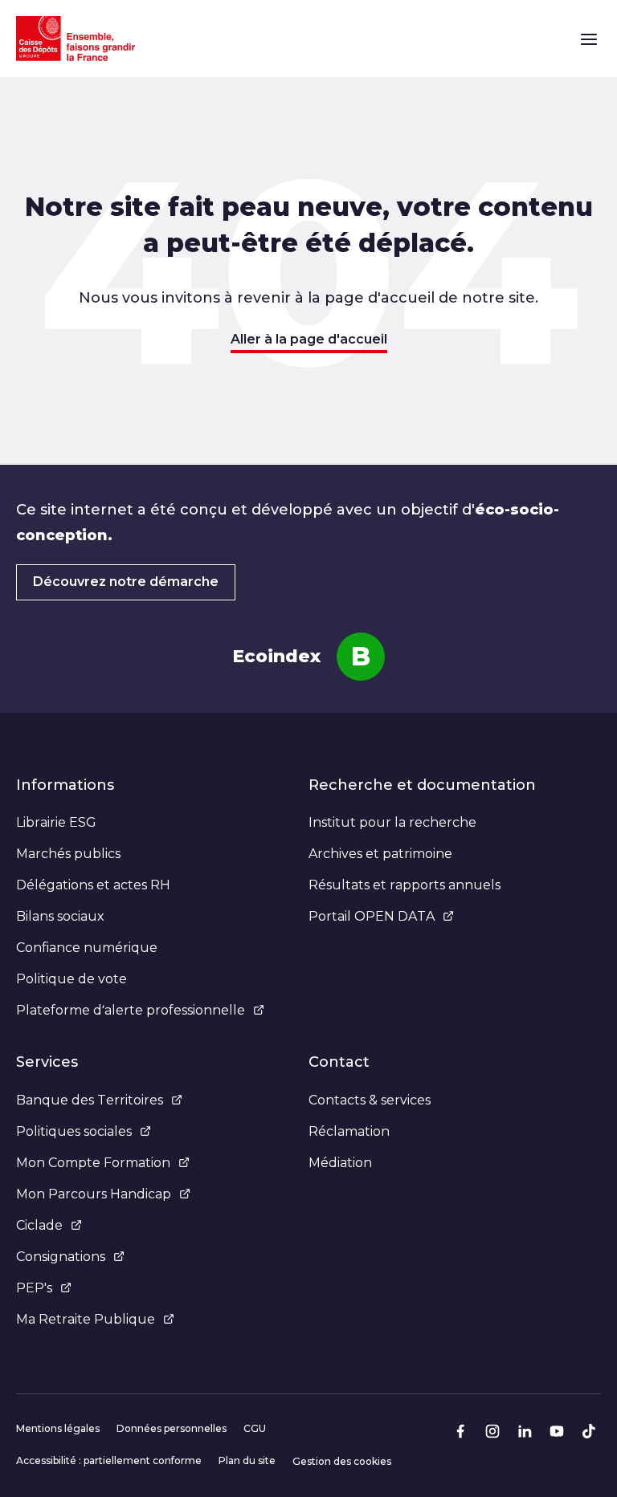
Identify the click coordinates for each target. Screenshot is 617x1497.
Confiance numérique (86, 947)
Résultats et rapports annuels (404, 885)
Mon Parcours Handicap (93, 1194)
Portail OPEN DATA (371, 916)
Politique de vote (71, 978)
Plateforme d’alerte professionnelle (130, 1010)
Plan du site (247, 1460)
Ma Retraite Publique (85, 1319)
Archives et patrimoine (380, 853)
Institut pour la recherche (392, 822)
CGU (254, 1428)
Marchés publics (68, 853)
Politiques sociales (74, 1131)
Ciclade (39, 1225)
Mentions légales (58, 1428)
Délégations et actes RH (93, 885)
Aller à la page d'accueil (309, 339)
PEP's (34, 1288)
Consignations (60, 1256)
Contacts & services (369, 1100)
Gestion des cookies (341, 1461)
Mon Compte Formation (93, 1162)
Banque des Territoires (89, 1100)
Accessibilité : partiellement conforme (109, 1460)
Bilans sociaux (60, 916)
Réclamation (349, 1131)
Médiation (340, 1162)
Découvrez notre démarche (126, 581)
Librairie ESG (56, 822)
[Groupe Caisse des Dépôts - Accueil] (75, 38)
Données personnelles (171, 1428)
